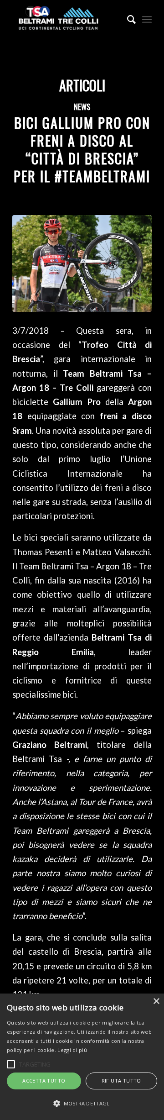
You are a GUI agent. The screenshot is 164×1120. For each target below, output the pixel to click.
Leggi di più (72, 1049)
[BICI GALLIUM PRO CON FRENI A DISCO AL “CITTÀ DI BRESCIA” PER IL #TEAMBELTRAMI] (82, 263)
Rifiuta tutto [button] (121, 1080)
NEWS (82, 106)
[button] (82, 1103)
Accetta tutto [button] (43, 1080)
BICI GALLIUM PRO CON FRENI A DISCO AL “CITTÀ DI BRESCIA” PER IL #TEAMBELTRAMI (82, 149)
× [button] (156, 1001)
